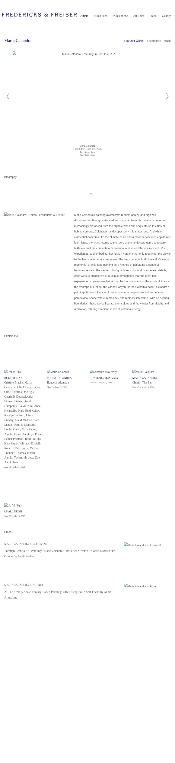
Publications (120, 15)
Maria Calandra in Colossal (25, 543)
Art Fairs (138, 15)
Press (153, 15)
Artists (84, 15)
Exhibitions (101, 15)
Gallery (166, 15)
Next (167, 96)
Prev (7, 96)
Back (167, 40)
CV (91, 194)
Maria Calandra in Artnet (23, 585)
